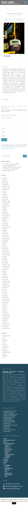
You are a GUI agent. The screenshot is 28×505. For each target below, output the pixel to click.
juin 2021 (4, 243)
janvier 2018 (5, 297)
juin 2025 (4, 191)
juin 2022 (4, 228)
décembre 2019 (6, 264)
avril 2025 (4, 194)
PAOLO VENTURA (7, 426)
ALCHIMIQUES (7, 465)
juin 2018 (4, 289)
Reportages (5, 355)
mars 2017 (4, 310)
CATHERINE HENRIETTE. (8, 418)
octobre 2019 (5, 268)
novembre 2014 (6, 323)
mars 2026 (4, 181)
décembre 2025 (6, 186)
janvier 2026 (5, 184)
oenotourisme (5, 347)
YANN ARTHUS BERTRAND (9, 165)
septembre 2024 (6, 205)
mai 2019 (4, 273)
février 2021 (5, 248)
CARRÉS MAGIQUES (8, 468)
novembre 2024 (6, 202)
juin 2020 (4, 256)
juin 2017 (4, 305)
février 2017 (5, 312)
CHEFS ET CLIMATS (8, 449)
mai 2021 (4, 245)
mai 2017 (4, 307)
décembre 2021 (6, 237)
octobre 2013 (5, 326)
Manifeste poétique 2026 (8, 170)
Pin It (21, 19)
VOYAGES (6, 452)
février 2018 (5, 295)
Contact (5, 462)
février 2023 (5, 223)
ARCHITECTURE (6, 336)
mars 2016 (4, 322)
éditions (4, 339)
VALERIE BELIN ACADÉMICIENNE (11, 169)
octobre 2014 (5, 325)
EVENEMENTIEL (8, 456)
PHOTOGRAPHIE (6, 352)
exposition (4, 340)
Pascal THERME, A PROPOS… (9, 440)
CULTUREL (7, 446)
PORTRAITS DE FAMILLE (9, 454)
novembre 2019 (6, 266)
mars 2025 (4, 196)
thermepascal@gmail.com (14, 486)
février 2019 (5, 277)
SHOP (5, 463)
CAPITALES (7, 467)
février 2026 (5, 183)
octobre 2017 (5, 302)
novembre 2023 (6, 215)
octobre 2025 (5, 189)
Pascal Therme (10, 2)
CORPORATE (7, 457)
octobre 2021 (5, 240)
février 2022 (5, 233)
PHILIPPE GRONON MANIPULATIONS (12, 167)
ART (3, 337)
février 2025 (5, 197)
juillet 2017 (5, 304)
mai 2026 (4, 178)
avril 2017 (4, 309)
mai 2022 (4, 230)
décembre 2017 (6, 299)
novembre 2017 (6, 300)
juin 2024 (4, 207)
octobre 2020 (5, 253)
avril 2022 (4, 232)
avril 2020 (4, 259)
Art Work (6, 459)
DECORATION (7, 451)
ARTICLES (5, 441)
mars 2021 (4, 246)
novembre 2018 (6, 282)
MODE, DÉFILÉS (8, 448)
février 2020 (5, 263)
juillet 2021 (5, 241)
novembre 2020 (6, 251)
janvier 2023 (5, 225)
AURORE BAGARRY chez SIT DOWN (10, 425)
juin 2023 (4, 219)
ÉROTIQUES (7, 470)
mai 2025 (4, 192)
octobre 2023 (5, 217)
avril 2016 (4, 320)
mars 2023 (4, 222)
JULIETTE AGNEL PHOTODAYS (9, 429)
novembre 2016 (6, 317)
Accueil (5, 438)
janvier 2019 (5, 279)
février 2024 (5, 212)
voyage (4, 357)
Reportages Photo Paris (9, 443)
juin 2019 (4, 271)
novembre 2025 (6, 188)
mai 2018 (4, 291)
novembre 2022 (6, 227)
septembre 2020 (6, 255)
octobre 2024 (5, 204)
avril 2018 (4, 292)
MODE (6, 471)
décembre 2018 (6, 281)
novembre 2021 (6, 238)
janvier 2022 (5, 235)
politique (4, 354)
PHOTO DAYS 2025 (7, 431)
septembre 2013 (6, 328)
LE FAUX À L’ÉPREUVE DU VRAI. (9, 422)
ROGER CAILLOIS (7, 428)
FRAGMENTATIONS (8, 473)
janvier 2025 (5, 199)
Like (6, 19)
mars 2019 (4, 276)
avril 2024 (4, 210)
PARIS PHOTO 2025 (7, 423)
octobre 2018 (5, 284)
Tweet (11, 19)
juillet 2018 (5, 287)
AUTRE (6, 476)
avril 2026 (4, 179)
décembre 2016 (6, 315)
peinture (4, 349)
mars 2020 (4, 261)
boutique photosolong (12, 488)
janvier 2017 (5, 313)
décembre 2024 (6, 201)
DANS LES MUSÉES (8, 474)
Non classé (4, 344)
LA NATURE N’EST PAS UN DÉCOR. (11, 164)
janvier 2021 (5, 250)
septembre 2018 (6, 286)
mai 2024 (4, 209)
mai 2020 (4, 258)
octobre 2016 (5, 318)
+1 (16, 19)
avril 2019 (4, 274)
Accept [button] (14, 503)
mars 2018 (4, 294)
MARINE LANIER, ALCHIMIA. (9, 420)
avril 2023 (4, 220)
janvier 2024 (5, 214)
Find (25, 156)
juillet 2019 (5, 269)
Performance (5, 350)
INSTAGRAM (6, 460)
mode (3, 342)
